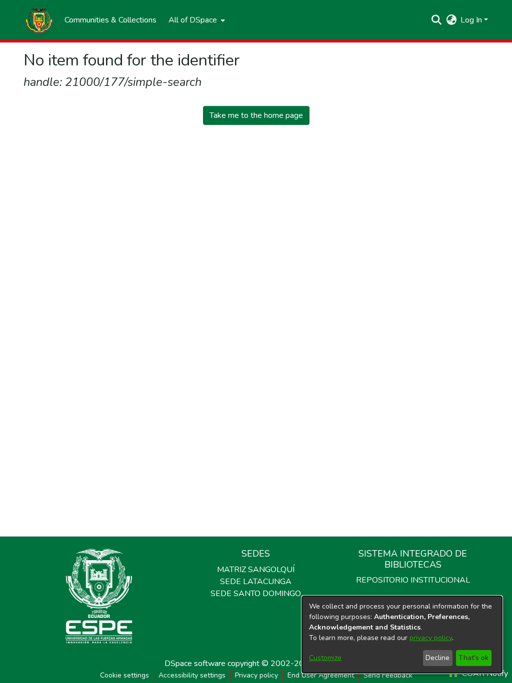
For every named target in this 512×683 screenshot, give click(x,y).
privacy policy (431, 638)
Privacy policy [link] (256, 675)
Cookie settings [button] (124, 675)
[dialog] (402, 634)
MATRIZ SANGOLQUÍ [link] (255, 569)
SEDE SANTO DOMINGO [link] (255, 593)
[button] (39, 20)
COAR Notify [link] (484, 673)
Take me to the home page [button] (256, 115)
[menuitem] (195, 20)
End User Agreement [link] (321, 675)
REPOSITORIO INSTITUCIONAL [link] (413, 580)
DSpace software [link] (195, 663)
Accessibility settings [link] (192, 675)
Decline (438, 658)
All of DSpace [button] (192, 19)
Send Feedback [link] (388, 675)
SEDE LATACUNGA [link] (256, 581)
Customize (325, 658)
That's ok (473, 658)
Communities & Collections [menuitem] (110, 19)
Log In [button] (472, 19)
